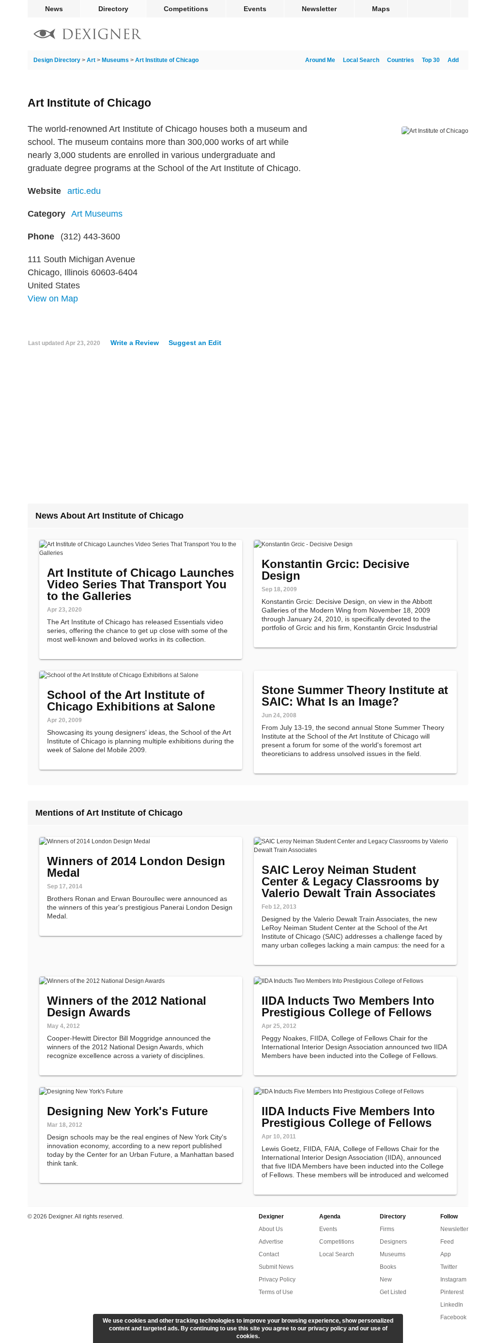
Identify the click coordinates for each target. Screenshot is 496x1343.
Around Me (320, 60)
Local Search (361, 60)
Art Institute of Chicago (167, 60)
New (386, 1279)
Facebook (453, 1317)
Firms (387, 1229)
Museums (115, 60)
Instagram (453, 1279)
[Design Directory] (87, 35)
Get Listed (393, 1292)
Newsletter (319, 9)
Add (453, 60)
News (54, 9)
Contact (269, 1254)
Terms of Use (276, 1292)
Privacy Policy (277, 1279)
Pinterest (452, 1292)
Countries (400, 60)
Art (91, 60)
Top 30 (431, 60)
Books (388, 1267)
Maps (381, 9)
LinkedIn (451, 1304)
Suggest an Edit (195, 343)
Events (255, 9)
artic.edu (84, 191)
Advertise (271, 1241)
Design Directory (56, 60)
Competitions (186, 9)
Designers (393, 1241)
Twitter (448, 1267)
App (445, 1254)
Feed (447, 1241)
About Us (271, 1229)
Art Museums (97, 214)
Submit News (276, 1267)
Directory (113, 9)
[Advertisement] (248, 429)
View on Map (53, 298)
